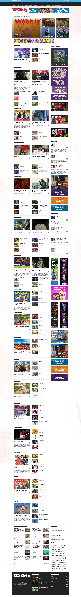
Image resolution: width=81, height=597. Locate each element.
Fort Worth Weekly (16, 158)
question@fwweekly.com (21, 586)
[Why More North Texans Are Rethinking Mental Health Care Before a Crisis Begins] (27, 547)
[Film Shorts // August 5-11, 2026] (35, 212)
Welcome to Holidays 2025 (20, 490)
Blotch (26, 2)
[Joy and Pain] (16, 138)
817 (53, 545)
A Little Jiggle (41, 383)
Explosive (40, 361)
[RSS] (66, 1)
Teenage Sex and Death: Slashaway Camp (20, 191)
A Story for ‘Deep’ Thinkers (43, 136)
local (64, 558)
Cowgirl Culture (22, 243)
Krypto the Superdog (42, 296)
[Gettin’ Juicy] (22, 150)
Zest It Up (16, 395)
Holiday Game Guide (42, 489)
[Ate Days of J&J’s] (35, 327)
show (58, 564)
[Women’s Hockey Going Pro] (35, 423)
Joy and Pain (22, 136)
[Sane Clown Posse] (22, 224)
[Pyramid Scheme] (35, 395)
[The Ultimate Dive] (35, 352)
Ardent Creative (35, 595)
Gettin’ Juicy (17, 156)
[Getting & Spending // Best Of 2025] (35, 505)
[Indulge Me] (35, 472)
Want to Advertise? (56, 5)
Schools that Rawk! (42, 58)
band (65, 545)
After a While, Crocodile (24, 170)
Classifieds (36, 5)
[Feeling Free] (35, 456)
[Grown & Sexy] (35, 442)
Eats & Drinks (39, 2)
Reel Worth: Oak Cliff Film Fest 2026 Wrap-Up (61, 239)
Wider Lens (41, 131)
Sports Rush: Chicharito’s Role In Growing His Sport (43, 278)
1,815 (22, 563)
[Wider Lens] (35, 133)
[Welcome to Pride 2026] (22, 366)
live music (58, 558)
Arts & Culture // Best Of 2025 (44, 519)
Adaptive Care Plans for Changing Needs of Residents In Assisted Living (37, 529)
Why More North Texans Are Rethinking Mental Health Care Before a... (18, 546)
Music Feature (53, 584)
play (57, 562)
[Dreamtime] (35, 467)
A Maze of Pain (59, 535)
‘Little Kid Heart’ (23, 248)
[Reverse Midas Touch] (35, 98)
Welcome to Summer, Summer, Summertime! (22, 327)
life (54, 558)
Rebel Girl (40, 410)
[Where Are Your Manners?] (40, 150)
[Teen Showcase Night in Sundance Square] (40, 115)
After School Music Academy (44, 53)
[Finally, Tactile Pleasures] (40, 224)
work (62, 568)
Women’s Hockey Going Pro (43, 421)
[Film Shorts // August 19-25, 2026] (40, 183)
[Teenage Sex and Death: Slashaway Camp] (22, 183)
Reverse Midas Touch (42, 96)
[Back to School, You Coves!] (22, 53)
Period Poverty (22, 96)
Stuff (62, 2)
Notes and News (41, 243)
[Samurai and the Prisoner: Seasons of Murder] (35, 207)
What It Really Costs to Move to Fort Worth (61, 166)
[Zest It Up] (22, 388)
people (53, 562)
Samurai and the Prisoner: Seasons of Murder (43, 206)
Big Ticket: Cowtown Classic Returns (62, 155)
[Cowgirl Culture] (16, 245)
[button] (67, 4)
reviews (54, 564)
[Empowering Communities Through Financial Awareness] (27, 558)
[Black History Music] (22, 434)
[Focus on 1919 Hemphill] (16, 240)
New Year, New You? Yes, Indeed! (20, 466)
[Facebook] (64, 1)
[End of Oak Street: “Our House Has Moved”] (16, 202)
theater (53, 568)
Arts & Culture (19, 2)
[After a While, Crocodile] (16, 172)
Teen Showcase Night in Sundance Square (38, 123)
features (59, 551)
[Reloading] (35, 417)
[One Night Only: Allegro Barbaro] (16, 212)
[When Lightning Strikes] (27, 552)
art (62, 545)
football (60, 553)
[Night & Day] (46, 552)
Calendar (32, 2)
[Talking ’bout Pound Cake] (35, 390)
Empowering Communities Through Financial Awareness (18, 557)
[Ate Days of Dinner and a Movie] (62, 23)
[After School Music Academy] (35, 55)
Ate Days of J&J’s (41, 325)
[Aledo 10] (35, 293)
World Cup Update (42, 344)
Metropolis (47, 2)
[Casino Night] (16, 166)
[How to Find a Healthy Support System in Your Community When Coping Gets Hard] (46, 536)
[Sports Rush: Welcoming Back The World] (22, 262)
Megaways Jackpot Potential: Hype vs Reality (37, 557)
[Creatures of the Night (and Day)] (35, 589)
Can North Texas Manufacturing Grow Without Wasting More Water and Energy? (19, 530)
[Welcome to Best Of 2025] (22, 508)
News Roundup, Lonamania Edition (26, 16)
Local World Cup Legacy (20, 351)
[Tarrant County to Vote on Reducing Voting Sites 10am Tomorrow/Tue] (16, 104)
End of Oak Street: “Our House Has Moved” (24, 201)
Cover (14, 2)
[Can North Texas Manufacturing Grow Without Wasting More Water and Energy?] (27, 530)
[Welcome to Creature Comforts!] (22, 296)
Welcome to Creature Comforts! (19, 303)
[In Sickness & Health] (35, 461)
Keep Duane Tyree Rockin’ (43, 238)
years (55, 570)
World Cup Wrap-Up (42, 282)
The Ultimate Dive (42, 350)
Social (42, 5)
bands (53, 547)
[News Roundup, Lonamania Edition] (40, 75)
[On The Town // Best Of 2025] (35, 516)
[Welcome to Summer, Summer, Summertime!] (22, 319)
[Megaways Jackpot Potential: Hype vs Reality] (46, 558)
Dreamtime (41, 465)
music (62, 560)
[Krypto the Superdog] (35, 298)
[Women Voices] (35, 407)
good (64, 555)
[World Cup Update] (35, 346)
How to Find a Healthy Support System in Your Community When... (36, 535)
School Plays (41, 48)
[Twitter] (67, 1)
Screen (57, 2)
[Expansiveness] (35, 374)
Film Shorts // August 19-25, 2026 (39, 191)
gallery (60, 555)
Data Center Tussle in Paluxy (25, 91)
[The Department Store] (35, 481)
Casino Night (22, 164)
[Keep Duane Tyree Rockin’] (35, 240)
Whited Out (41, 435)
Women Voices (41, 405)
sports (62, 564)
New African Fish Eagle (43, 582)
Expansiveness (41, 372)
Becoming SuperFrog (23, 282)
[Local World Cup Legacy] (22, 344)
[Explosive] (35, 363)
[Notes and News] (35, 245)
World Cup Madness (42, 339)
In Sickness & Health (42, 459)
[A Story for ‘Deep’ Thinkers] (35, 138)
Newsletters (48, 5)
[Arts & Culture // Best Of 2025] (35, 521)
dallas (53, 549)
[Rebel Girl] (35, 412)
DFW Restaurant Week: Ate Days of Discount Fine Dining (43, 171)
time (59, 568)
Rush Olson (15, 271)
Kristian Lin (15, 193)
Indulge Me (41, 470)
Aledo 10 (40, 291)
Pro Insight (40, 320)
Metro (52, 586)
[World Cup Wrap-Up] (35, 284)
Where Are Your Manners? (39, 156)
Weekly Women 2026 (19, 417)
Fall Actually (22, 277)
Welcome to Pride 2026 (19, 373)
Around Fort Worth (54, 578)
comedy (62, 547)
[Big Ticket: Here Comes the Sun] (35, 332)
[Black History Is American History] (35, 431)
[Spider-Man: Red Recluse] (35, 202)
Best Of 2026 (59, 248)
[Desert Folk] (27, 28)
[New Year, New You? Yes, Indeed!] (22, 459)
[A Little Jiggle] (35, 385)
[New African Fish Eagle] (35, 584)
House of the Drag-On (42, 302)
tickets (57, 568)
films (53, 553)
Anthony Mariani (16, 61)
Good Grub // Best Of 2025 (43, 509)
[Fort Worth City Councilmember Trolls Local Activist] (22, 75)
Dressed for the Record (43, 366)
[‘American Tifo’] (16, 133)
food (56, 553)
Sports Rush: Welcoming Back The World (21, 269)
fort (63, 553)
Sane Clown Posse (18, 231)
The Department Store (43, 479)
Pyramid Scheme (42, 393)
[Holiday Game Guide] (35, 491)
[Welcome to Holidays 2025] (22, 484)
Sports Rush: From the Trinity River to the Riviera (40, 269)
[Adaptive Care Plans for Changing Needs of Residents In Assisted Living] (46, 530)
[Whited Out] (35, 437)
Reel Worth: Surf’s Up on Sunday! (61, 228)
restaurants (62, 562)
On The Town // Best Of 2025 (43, 514)
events (53, 551)
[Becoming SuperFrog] (16, 284)
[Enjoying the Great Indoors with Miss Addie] (35, 166)
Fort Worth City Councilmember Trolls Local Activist (21, 83)
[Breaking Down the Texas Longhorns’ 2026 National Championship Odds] (46, 547)
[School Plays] (35, 50)
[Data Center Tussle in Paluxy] (16, 93)
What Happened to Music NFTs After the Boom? (61, 144)
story (65, 564)
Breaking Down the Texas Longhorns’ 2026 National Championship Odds (36, 546)
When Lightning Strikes (18, 550)
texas (64, 566)
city (59, 547)
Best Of (14, 5)
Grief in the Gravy (42, 484)
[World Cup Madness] (35, 341)
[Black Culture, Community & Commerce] (35, 447)
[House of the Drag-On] (35, 304)
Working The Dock (18, 122)
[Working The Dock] (22, 115)
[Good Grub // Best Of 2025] (35, 511)
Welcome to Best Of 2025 (20, 515)
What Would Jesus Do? (42, 91)
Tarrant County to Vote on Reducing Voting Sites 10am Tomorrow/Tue (25, 103)
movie (53, 560)
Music (53, 2)
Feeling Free (41, 454)
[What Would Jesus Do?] (35, 93)
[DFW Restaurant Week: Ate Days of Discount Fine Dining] (35, 172)
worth (65, 568)
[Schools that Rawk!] (35, 60)
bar (56, 547)
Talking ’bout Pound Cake (43, 388)
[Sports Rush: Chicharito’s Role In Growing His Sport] (35, 279)
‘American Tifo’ (22, 131)
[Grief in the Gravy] (35, 486)
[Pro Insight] (35, 322)
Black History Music (19, 441)
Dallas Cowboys (58, 549)
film (64, 551)
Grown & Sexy (41, 440)
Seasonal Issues (28, 5)
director (63, 549)
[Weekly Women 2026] (22, 410)
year (52, 570)
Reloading (40, 415)
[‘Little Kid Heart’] (16, 250)
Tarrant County (55, 566)
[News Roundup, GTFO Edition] (48, 33)
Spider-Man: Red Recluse (43, 200)
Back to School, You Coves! (20, 59)
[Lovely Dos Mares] (48, 23)
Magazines (20, 5)
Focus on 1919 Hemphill (24, 238)
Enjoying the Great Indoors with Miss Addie (43, 165)
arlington (57, 545)
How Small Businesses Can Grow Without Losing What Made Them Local (37, 541)
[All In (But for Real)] (62, 33)
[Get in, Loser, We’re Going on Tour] (35, 316)
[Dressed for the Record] (35, 368)
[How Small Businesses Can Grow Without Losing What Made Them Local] (46, 542)
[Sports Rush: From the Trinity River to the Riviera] (40, 262)
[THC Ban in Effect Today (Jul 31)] (35, 104)
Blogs (52, 581)
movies (58, 560)
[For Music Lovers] (35, 497)
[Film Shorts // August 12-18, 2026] (16, 207)
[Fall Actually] (16, 279)
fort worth (55, 556)
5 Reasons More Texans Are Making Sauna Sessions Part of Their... (18, 535)
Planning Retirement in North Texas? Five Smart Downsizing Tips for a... (18, 541)
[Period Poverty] (16, 98)
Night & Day (58, 216)
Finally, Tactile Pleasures (38, 231)
